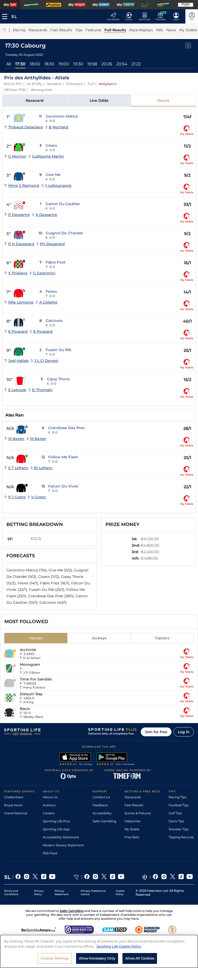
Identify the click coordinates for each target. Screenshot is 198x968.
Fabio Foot (55, 262)
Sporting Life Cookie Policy (118, 946)
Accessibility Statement (61, 837)
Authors (49, 805)
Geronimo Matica (62, 116)
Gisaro (51, 145)
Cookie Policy (120, 892)
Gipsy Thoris (58, 379)
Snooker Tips (178, 829)
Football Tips (178, 805)
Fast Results (134, 805)
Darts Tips (176, 821)
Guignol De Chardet (64, 233)
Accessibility (102, 813)
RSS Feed (50, 853)
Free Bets (132, 837)
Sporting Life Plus (56, 821)
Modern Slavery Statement (63, 845)
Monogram (30, 664)
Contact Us (101, 797)
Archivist (28, 649)
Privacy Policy (39, 892)
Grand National (15, 813)
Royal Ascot (13, 805)
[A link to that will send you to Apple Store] (76, 759)
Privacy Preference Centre (93, 892)
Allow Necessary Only (97, 958)
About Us (50, 797)
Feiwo (51, 291)
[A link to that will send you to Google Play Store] (115, 759)
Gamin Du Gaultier (63, 204)
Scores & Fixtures (138, 813)
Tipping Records (181, 837)
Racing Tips (177, 797)
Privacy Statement (62, 892)
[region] (99, 951)
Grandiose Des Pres (66, 427)
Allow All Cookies (139, 958)
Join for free (156, 732)
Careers (49, 813)
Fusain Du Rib (58, 349)
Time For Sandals (36, 679)
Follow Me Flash (63, 457)
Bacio (25, 708)
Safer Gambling (104, 821)
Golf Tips (175, 813)
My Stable (132, 829)
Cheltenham (13, 797)
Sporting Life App (56, 829)
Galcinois (54, 320)
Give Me (53, 174)
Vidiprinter (133, 821)
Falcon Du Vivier (63, 486)
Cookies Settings (54, 958)
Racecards (133, 797)
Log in (183, 732)
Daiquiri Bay (31, 694)
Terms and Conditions (11, 892)
